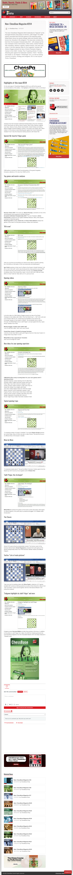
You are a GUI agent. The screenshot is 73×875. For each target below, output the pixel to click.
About (55, 17)
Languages (12, 17)
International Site (53, 113)
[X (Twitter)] (50, 90)
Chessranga (38, 17)
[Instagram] (62, 90)
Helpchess (47, 17)
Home (4, 17)
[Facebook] (58, 90)
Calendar (28, 17)
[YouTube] (54, 90)
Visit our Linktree (58, 85)
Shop (21, 17)
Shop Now (58, 53)
